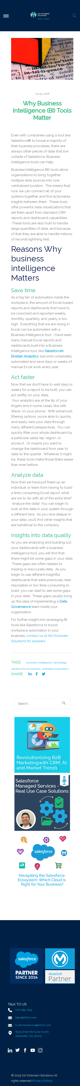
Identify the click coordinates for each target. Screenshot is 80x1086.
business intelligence (39, 662)
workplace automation (55, 668)
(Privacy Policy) (42, 1080)
